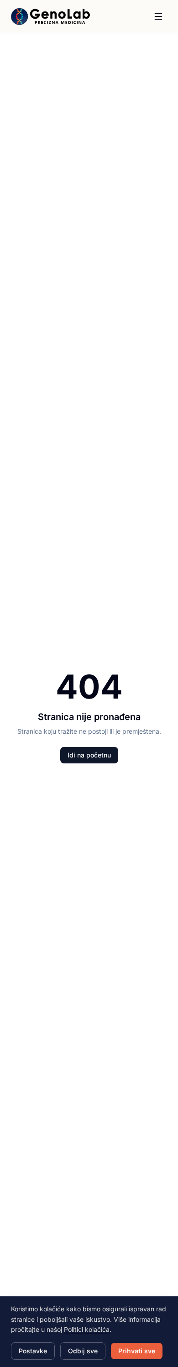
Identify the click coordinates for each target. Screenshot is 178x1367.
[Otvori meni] (158, 16)
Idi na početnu (89, 755)
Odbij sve (83, 1351)
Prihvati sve (136, 1351)
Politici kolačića (87, 1329)
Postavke (33, 1351)
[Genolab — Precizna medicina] (50, 16)
